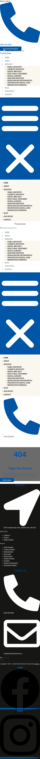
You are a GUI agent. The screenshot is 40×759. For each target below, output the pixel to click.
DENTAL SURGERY (14, 76)
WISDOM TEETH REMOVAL (17, 85)
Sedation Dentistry (9, 558)
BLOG (7, 88)
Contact (8, 94)
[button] (10, 49)
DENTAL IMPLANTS (14, 71)
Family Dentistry (9, 547)
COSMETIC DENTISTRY (15, 69)
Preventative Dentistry (10, 565)
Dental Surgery (8, 556)
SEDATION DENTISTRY (15, 78)
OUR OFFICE (9, 91)
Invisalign (6, 561)
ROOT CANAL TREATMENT (17, 73)
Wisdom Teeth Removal (11, 563)
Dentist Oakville (8, 539)
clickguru (36, 664)
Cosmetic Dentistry (9, 549)
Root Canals (7, 554)
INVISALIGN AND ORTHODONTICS (19, 80)
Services (9, 64)
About (7, 61)
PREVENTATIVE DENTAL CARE (18, 82)
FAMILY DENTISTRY (14, 67)
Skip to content (5, 1)
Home (7, 57)
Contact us (7, 535)
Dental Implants (8, 552)
